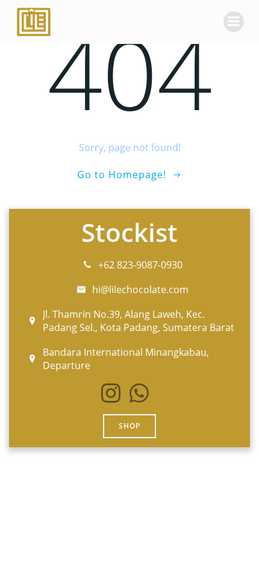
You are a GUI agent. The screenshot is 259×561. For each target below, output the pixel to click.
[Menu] (233, 21)
